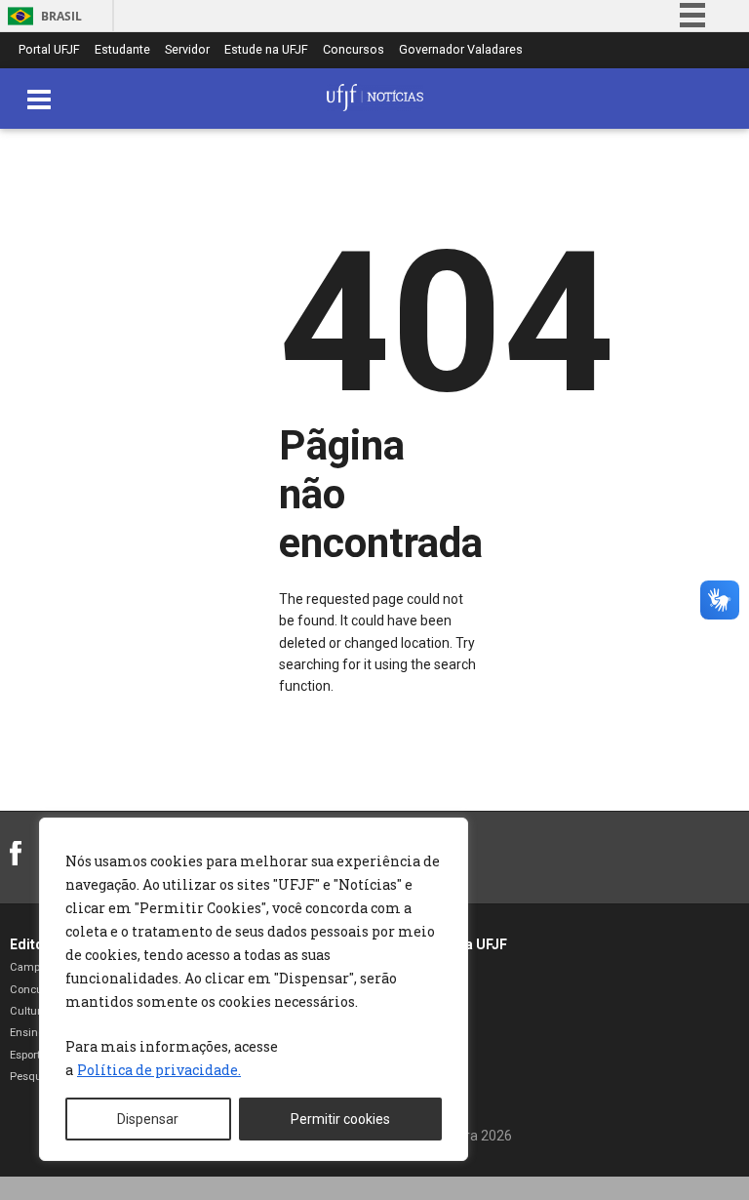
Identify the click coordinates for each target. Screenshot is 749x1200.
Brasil (61, 16)
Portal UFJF (49, 50)
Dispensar (147, 1119)
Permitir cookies (340, 1119)
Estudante (122, 50)
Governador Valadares (461, 50)
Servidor (187, 50)
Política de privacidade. (159, 1069)
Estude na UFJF (266, 50)
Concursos (353, 50)
